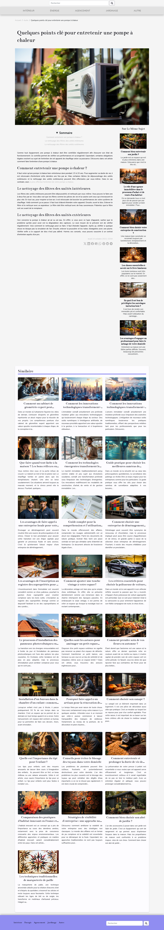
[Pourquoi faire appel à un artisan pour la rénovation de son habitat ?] (82, 684)
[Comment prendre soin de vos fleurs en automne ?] (125, 625)
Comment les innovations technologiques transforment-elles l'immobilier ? (82, 407)
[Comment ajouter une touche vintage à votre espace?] (82, 566)
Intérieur (28, 10)
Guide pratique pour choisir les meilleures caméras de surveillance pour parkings (125, 466)
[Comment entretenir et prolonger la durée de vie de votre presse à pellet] (125, 743)
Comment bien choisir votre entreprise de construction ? (133, 230)
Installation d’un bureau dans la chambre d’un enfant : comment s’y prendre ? (38, 702)
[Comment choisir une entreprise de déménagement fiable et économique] (125, 507)
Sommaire (65, 133)
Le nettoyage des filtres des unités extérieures (64, 144)
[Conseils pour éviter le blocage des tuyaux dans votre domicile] (82, 743)
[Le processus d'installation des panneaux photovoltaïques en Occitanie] (38, 625)
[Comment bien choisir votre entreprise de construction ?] (133, 217)
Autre (137, 10)
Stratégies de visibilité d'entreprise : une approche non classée (82, 821)
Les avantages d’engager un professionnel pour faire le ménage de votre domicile (133, 341)
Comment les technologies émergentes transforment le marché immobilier (82, 466)
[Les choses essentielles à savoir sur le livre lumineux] (133, 255)
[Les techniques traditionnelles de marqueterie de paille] (38, 861)
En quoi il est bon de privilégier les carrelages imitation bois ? (133, 303)
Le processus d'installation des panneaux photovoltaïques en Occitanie (38, 643)
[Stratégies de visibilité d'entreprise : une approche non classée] (82, 802)
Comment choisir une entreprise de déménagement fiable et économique (126, 525)
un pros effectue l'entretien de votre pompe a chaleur (51, 182)
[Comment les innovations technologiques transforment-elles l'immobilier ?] (82, 389)
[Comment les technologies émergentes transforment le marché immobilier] (82, 448)
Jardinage (112, 10)
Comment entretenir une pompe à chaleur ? (64, 137)
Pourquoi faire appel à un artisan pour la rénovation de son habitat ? (82, 702)
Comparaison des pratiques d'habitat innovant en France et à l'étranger (38, 821)
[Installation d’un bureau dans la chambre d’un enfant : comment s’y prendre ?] (38, 684)
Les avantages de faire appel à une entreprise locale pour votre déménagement (38, 525)
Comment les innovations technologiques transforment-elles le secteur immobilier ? (126, 407)
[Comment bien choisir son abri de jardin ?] (125, 802)
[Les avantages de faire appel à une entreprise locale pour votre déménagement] (38, 507)
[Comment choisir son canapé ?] (125, 684)
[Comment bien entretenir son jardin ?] (133, 141)
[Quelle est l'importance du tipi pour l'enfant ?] (38, 743)
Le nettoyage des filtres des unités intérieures (64, 140)
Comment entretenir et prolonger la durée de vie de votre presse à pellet (126, 762)
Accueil (18, 20)
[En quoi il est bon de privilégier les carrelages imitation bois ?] (133, 290)
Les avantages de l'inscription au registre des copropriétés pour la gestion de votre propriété (38, 584)
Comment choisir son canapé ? (126, 699)
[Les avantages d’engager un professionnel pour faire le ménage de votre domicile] (133, 327)
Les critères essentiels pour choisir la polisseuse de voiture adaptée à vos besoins (125, 584)
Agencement (82, 10)
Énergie (54, 10)
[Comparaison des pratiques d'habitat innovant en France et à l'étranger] (38, 802)
